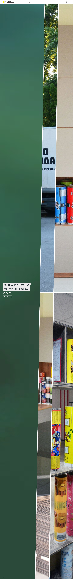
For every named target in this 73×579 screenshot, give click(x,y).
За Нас (21, 2)
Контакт (63, 2)
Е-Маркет (57, 2)
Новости (52, 2)
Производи (27, 2)
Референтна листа (36, 2)
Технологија (45, 2)
